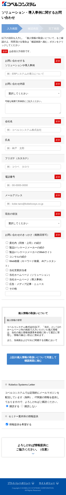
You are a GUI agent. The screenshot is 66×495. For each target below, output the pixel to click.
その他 (13, 288)
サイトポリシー (47, 483)
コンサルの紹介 (18, 256)
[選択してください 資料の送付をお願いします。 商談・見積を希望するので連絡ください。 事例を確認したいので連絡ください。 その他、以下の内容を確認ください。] (33, 93)
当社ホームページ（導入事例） (26, 279)
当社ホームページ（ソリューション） (30, 274)
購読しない (30, 406)
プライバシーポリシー (19, 483)
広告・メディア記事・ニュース (26, 284)
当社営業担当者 (18, 270)
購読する (14, 406)
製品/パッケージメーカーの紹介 (27, 247)
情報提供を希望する (20, 424)
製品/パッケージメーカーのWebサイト (30, 252)
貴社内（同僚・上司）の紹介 (25, 243)
